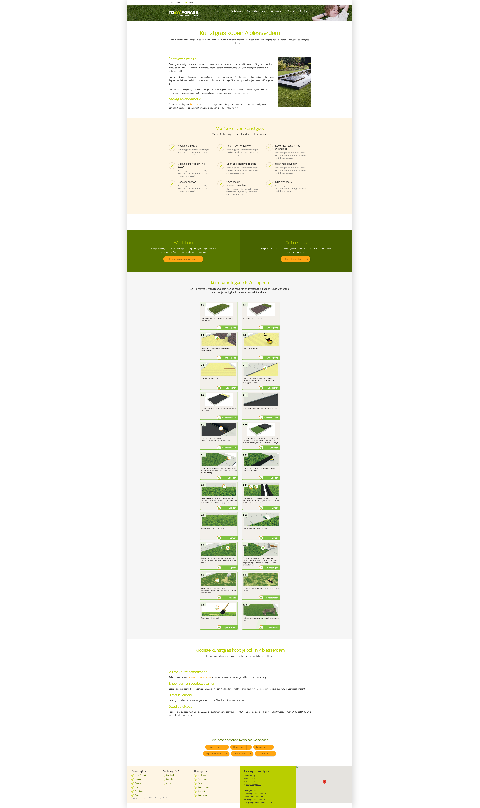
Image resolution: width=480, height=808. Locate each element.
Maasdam (261, 747)
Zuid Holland (139, 791)
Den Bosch (170, 775)
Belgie (137, 795)
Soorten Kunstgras (256, 11)
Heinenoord (238, 747)
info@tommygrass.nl (253, 784)
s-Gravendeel (214, 747)
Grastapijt (201, 791)
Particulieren (237, 11)
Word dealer (221, 11)
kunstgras (194, 104)
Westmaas (263, 753)
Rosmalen (170, 779)
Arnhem (169, 783)
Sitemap (158, 798)
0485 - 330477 (176, 2)
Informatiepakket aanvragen (181, 259)
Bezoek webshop (293, 259)
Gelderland (139, 783)
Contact (190, 2)
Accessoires (277, 11)
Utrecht (138, 787)
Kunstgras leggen (204, 787)
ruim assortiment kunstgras (199, 677)
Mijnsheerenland (214, 753)
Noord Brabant (140, 775)
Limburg (138, 779)
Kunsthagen (305, 11)
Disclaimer (167, 798)
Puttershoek (240, 753)
